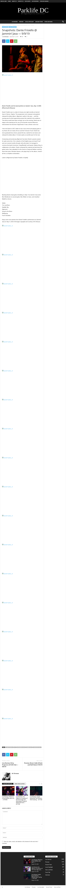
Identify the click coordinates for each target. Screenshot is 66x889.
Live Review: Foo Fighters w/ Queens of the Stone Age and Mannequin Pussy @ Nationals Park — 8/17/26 (22, 800)
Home (9, 1)
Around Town (39, 21)
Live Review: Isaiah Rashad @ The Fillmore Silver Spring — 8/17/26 (36, 798)
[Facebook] (4, 41)
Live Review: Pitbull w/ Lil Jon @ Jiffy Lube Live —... (37, 861)
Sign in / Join (4, 1)
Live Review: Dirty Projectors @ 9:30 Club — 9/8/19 (10, 764)
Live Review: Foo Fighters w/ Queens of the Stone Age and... (37, 868)
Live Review (15, 21)
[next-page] (41, 784)
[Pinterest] (11, 41)
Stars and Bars (48, 21)
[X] (7, 41)
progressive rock (37, 747)
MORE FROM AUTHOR (20, 783)
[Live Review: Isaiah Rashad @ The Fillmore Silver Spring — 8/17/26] (36, 790)
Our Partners (35, 1)
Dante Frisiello (9, 747)
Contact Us (20, 1)
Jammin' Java (29, 747)
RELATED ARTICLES (7, 783)
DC (14, 747)
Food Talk (47, 872)
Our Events (27, 1)
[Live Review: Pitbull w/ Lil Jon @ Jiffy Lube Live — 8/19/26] (8, 790)
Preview (21, 21)
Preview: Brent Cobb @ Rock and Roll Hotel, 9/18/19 (33, 764)
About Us (14, 1)
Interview (47, 875)
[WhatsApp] (15, 41)
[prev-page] (39, 784)
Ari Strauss (6, 36)
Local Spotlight (29, 21)
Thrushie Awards (44, 1)
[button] (63, 22)
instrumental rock (21, 747)
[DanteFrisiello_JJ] (22, 87)
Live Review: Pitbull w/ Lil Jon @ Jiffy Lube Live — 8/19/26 (8, 798)
